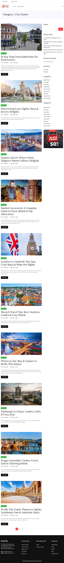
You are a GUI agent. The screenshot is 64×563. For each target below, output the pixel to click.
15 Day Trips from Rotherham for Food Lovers (19, 58)
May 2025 (46, 71)
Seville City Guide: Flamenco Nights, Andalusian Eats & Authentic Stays (21, 511)
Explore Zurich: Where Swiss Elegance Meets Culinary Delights (20, 159)
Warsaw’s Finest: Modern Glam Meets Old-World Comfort (53, 46)
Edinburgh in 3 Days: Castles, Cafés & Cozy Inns (21, 413)
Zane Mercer (5, 62)
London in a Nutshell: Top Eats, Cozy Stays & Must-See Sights (18, 263)
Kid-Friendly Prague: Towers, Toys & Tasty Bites (53, 52)
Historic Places (47, 89)
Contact (53, 549)
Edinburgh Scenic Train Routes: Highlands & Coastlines (53, 42)
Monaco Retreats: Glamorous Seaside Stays (53, 49)
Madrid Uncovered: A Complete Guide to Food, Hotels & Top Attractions (19, 211)
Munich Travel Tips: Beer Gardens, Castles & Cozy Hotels (20, 314)
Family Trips (46, 84)
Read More (4, 74)
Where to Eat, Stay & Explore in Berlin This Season (19, 363)
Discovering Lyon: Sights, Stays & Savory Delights (19, 110)
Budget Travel (47, 80)
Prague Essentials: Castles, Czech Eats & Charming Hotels (19, 462)
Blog (52, 551)
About (52, 547)
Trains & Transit (47, 98)
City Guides (4, 53)
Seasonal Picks (47, 96)
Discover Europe (20, 6)
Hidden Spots (47, 86)
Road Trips (46, 93)
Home (14, 6)
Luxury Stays (46, 91)
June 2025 (46, 69)
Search (46, 24)
